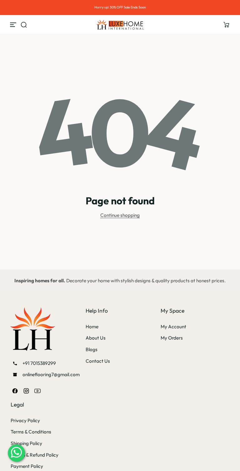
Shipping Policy (26, 443)
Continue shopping (120, 215)
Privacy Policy (25, 420)
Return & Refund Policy (34, 455)
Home (92, 327)
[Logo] (120, 25)
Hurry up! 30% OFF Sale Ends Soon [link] (120, 7)
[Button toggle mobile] (14, 24)
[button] (226, 24)
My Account (173, 327)
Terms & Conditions (31, 432)
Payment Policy (27, 466)
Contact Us (98, 361)
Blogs (92, 349)
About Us (96, 338)
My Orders (172, 338)
